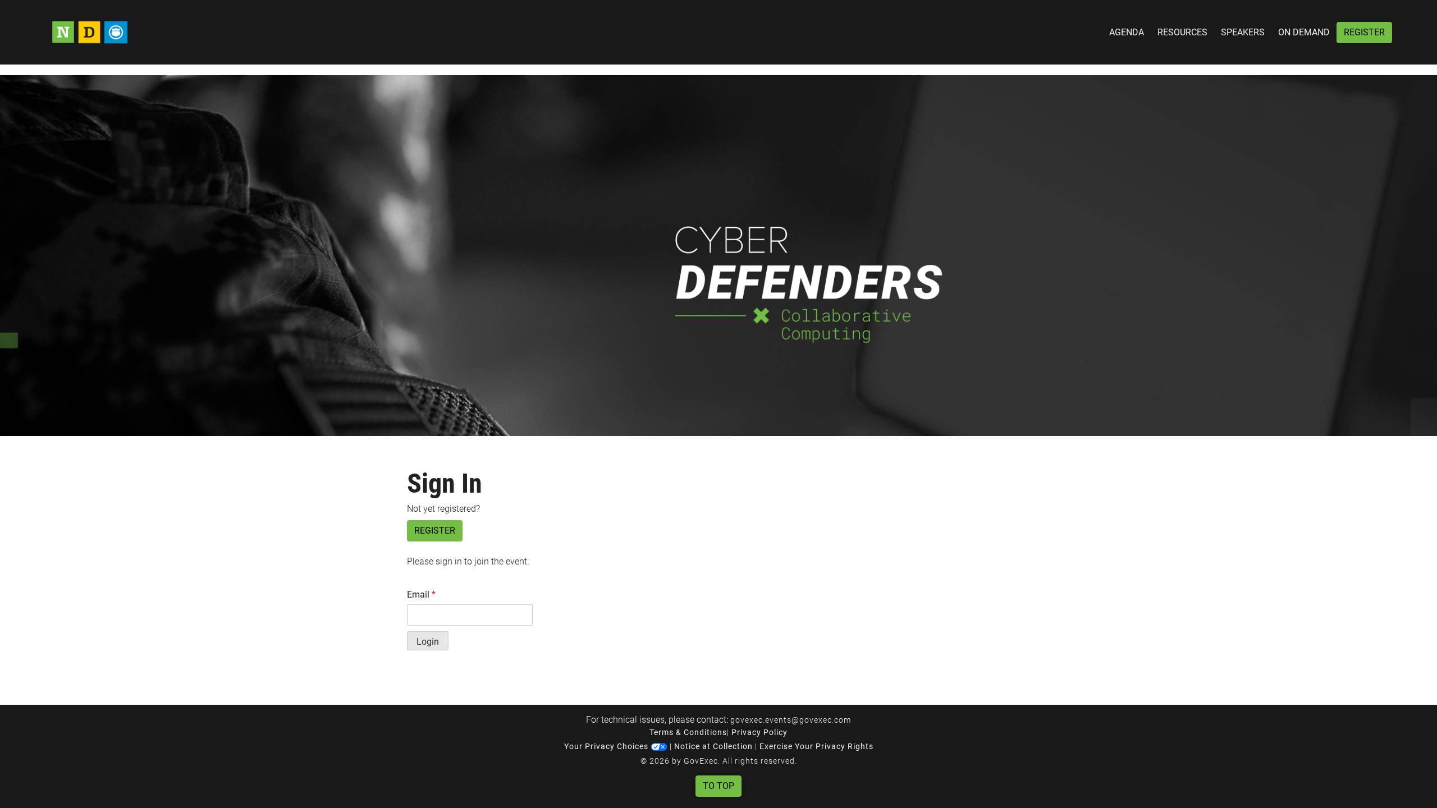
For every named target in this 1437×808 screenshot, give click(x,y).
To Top (718, 786)
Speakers (1243, 32)
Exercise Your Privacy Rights (816, 746)
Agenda (1126, 32)
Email (421, 594)
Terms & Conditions (688, 732)
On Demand (1304, 32)
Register (1364, 32)
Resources (1182, 32)
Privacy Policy (759, 732)
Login (428, 641)
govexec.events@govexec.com (790, 719)
